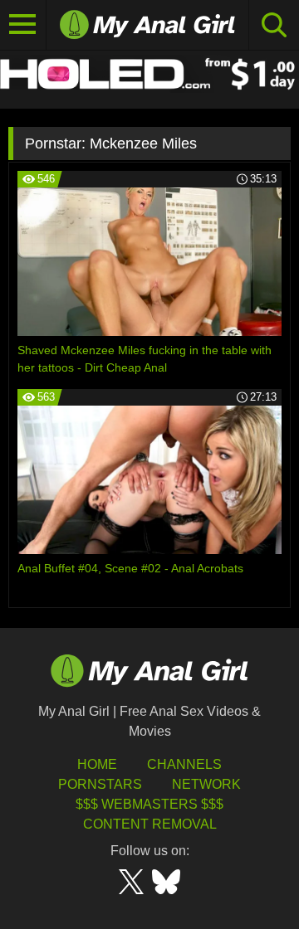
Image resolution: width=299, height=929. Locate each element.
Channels (184, 764)
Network (206, 784)
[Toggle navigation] (23, 25)
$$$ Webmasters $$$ (149, 804)
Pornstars (100, 784)
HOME (97, 764)
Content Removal (150, 824)
